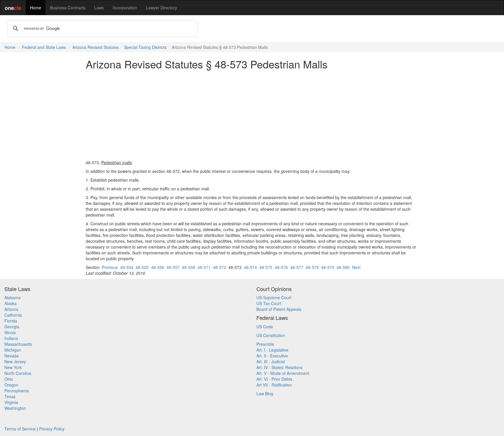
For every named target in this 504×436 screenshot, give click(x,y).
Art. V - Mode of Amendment (282, 373)
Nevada (11, 356)
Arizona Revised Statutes (95, 47)
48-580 (343, 267)
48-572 (219, 267)
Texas (9, 396)
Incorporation (125, 7)
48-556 (157, 267)
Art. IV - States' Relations (279, 367)
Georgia (11, 326)
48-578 (312, 267)
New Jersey (15, 361)
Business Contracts (67, 7)
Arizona (11, 309)
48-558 (188, 267)
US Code (264, 326)
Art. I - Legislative (272, 350)
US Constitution (270, 335)
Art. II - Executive (272, 356)
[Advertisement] (252, 114)
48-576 (281, 267)
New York (13, 367)
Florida (10, 321)
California (13, 315)
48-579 (327, 267)
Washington (15, 408)
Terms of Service (20, 429)
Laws (99, 7)
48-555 (142, 267)
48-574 (250, 267)
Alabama (12, 297)
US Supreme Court (273, 297)
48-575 (265, 267)
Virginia (11, 402)
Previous (110, 267)
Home (35, 7)
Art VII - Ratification (274, 385)
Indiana (11, 338)
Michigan (12, 350)
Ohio (8, 379)
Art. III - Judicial (270, 361)
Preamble (265, 344)
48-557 (173, 267)
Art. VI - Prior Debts (274, 379)
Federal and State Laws (44, 47)
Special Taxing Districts (145, 47)
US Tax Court (268, 303)
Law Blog (264, 393)
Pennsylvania (16, 391)
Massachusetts (18, 344)
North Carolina (17, 373)
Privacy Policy (51, 429)
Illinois (10, 332)
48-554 (126, 267)
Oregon (11, 385)
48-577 (296, 267)
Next (356, 267)
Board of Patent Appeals (278, 309)
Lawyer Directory (161, 7)
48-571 (204, 267)
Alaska (10, 303)
